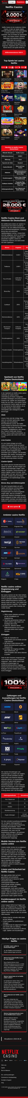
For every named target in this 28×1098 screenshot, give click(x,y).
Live (10, 67)
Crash (16, 67)
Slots (22, 67)
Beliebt (3, 67)
